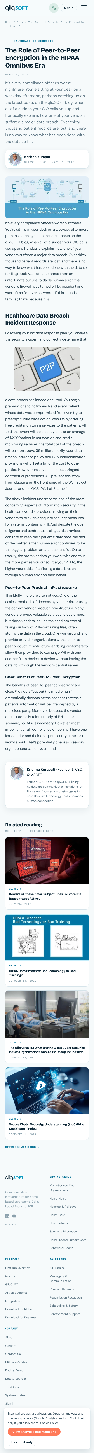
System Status (15, 1395)
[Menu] (84, 8)
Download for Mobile (19, 1309)
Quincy (10, 1276)
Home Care (57, 1215)
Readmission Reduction (66, 1297)
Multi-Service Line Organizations (62, 1188)
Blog (20, 22)
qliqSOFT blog (16, 242)
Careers (10, 1346)
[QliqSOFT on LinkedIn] (7, 1216)
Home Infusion (60, 1223)
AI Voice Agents (16, 1293)
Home (8, 22)
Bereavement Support (65, 1314)
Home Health (58, 1198)
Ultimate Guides (16, 1362)
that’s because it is (34, 299)
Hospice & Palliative (63, 1207)
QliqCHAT (11, 1284)
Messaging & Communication (60, 1278)
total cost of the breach (64, 444)
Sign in (68, 8)
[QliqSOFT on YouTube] (14, 1216)
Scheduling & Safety (64, 1306)
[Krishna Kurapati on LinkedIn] (15, 159)
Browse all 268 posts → (22, 1147)
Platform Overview (17, 1268)
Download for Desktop (20, 1317)
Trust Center (14, 1387)
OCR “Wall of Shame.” (49, 488)
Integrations (13, 1301)
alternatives (48, 595)
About (9, 1337)
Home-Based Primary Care (68, 1240)
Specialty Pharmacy (63, 1231)
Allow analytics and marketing (34, 1431)
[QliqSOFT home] (16, 8)
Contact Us (13, 1354)
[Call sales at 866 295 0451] (54, 8)
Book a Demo (14, 1370)
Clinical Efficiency (62, 1289)
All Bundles (57, 1268)
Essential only (22, 1442)
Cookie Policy (49, 1423)
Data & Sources (16, 1379)
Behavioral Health (61, 1248)
